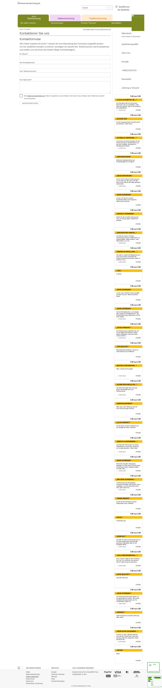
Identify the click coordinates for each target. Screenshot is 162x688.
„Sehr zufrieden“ (123, 195)
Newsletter (126, 79)
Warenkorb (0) (105, 29)
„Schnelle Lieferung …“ (126, 138)
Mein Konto (95, 29)
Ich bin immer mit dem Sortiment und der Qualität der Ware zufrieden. (127, 426)
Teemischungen (57, 23)
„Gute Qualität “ (123, 574)
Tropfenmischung (97, 17)
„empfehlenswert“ (124, 403)
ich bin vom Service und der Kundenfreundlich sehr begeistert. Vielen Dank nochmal (126, 199)
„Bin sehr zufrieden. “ (125, 479)
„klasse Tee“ (121, 119)
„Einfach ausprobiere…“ (127, 441)
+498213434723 (129, 70)
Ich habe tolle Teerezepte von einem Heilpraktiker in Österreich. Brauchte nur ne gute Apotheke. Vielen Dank (127, 446)
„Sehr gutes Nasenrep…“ (127, 631)
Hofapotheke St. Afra (79, 674)
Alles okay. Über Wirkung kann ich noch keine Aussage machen (126, 407)
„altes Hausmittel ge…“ (126, 100)
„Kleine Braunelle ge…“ (126, 384)
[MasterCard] (127, 672)
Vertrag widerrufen (32, 676)
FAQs (53, 679)
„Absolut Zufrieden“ (125, 214)
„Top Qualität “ (122, 346)
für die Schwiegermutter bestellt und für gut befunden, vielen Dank (128, 123)
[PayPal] (108, 672)
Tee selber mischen (28, 23)
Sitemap (54, 676)
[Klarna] (108, 676)
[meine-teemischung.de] (41, 6)
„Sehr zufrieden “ (124, 593)
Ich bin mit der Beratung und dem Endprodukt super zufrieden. (126, 502)
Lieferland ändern (153, 671)
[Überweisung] (118, 676)
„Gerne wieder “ (123, 498)
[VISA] (118, 672)
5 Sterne (119, 274)
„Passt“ (119, 517)
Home (21, 29)
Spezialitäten (116, 23)
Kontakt (27, 29)
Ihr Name (23, 54)
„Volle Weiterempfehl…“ (127, 555)
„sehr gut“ (121, 536)
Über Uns (126, 53)
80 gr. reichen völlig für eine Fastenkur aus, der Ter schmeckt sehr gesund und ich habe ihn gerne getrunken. (128, 560)
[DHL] (137, 672)
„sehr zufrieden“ (123, 309)
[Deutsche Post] (137, 676)
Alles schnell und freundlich (124, 369)
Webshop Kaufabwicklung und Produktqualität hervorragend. (125, 160)
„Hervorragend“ (123, 157)
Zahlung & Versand (130, 88)
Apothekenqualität (130, 44)
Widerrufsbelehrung (33, 674)
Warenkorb (131, 34)
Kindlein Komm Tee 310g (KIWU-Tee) (85, 672)
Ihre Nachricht (25, 80)
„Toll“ (119, 271)
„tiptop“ (119, 650)
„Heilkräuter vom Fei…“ (126, 233)
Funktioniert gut (121, 520)
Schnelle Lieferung (122, 577)
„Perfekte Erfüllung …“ (127, 252)
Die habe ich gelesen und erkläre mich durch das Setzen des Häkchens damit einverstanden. (64, 97)
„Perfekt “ (120, 612)
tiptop (118, 653)
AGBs (28, 672)
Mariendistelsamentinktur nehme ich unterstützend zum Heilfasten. (127, 350)
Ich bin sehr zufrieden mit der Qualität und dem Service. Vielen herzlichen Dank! (127, 294)
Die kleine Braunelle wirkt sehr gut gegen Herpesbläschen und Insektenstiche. (126, 389)
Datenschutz (30, 679)
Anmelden (86, 29)
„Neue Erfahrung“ (124, 176)
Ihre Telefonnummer (28, 71)
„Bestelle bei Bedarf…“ (126, 365)
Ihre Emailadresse (27, 62)
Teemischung (34, 17)
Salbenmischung (65, 17)
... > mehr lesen (121, 110)
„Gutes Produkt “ (123, 327)
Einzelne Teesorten (88, 23)
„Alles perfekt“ (123, 422)
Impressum (30, 681)
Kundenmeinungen (58, 681)
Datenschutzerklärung (36, 96)
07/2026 (138, 110)
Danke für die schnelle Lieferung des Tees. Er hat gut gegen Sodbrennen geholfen (127, 218)
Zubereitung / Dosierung (34, 683)
